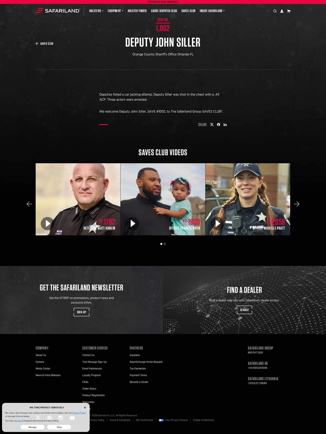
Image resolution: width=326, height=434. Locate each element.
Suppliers (135, 355)
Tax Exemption (138, 368)
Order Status (89, 388)
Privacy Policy (79, 413)
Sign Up (81, 312)
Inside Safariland (211, 11)
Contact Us (88, 355)
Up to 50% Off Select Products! (162, 2)
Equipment (114, 11)
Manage (33, 427)
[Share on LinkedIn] (225, 124)
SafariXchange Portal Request (146, 361)
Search (244, 310)
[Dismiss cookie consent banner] (85, 407)
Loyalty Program (91, 375)
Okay (59, 427)
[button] (29, 204)
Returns (86, 408)
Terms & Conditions (120, 420)
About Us (41, 355)
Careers (40, 361)
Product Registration (93, 395)
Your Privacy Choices (176, 420)
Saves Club (188, 11)
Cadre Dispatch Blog (164, 11)
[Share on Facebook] (218, 124)
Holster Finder (137, 11)
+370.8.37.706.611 (257, 383)
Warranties (88, 402)
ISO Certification (144, 420)
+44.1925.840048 (257, 367)
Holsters (95, 11)
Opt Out (17, 420)
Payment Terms (138, 375)
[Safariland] (58, 10)
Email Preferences (92, 368)
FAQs (85, 381)
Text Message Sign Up (94, 361)
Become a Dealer (139, 381)
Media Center (43, 368)
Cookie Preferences (203, 420)
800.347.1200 (255, 352)
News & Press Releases (48, 375)
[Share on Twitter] (212, 124)
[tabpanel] (78, 199)
